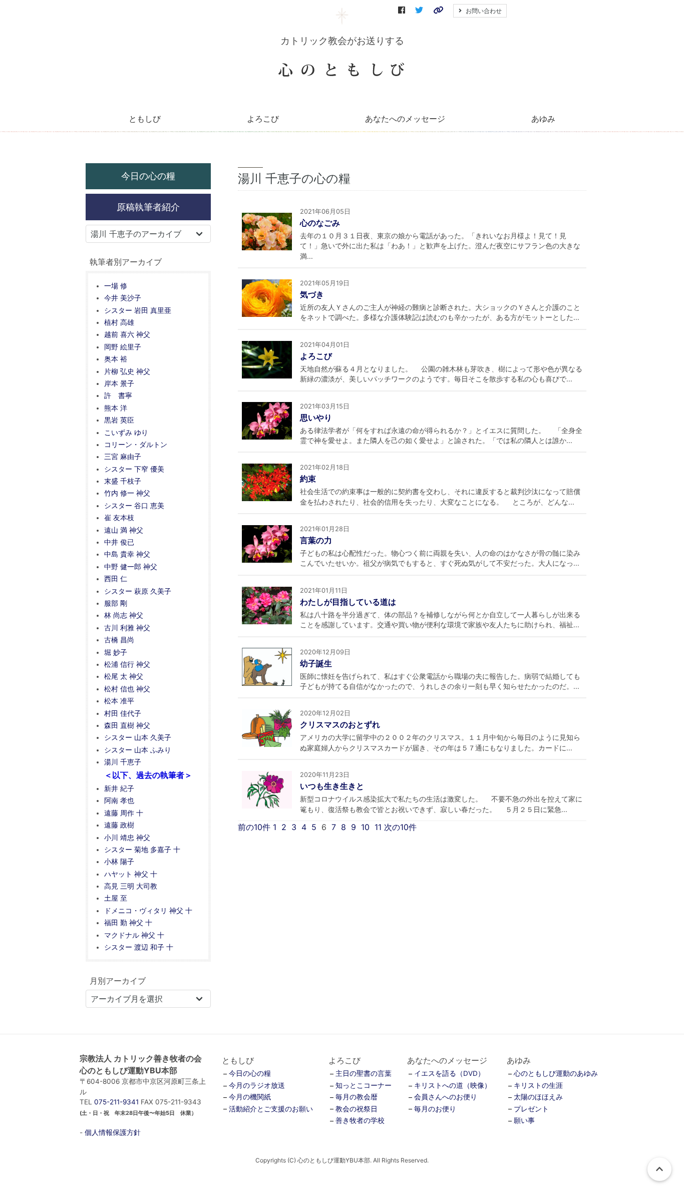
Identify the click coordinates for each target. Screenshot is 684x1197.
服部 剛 (115, 603)
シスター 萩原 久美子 (137, 591)
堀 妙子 (115, 652)
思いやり (316, 418)
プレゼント (531, 1109)
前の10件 (254, 827)
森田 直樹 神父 (127, 725)
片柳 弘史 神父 (127, 371)
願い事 (524, 1120)
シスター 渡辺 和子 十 (138, 947)
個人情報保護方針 (113, 1132)
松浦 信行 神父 (127, 664)
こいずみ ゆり (126, 433)
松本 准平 (119, 701)
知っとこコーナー (363, 1085)
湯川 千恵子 (122, 762)
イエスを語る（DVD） (449, 1073)
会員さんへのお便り (445, 1097)
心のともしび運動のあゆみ (556, 1073)
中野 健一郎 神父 (130, 567)
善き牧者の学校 (360, 1120)
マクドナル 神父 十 (134, 935)
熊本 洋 (115, 408)
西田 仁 (115, 579)
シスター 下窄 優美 (134, 469)
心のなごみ (320, 223)
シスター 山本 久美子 (137, 737)
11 (378, 827)
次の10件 (400, 827)
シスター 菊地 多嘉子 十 (142, 850)
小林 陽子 (119, 862)
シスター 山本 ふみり (137, 750)
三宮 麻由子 (122, 457)
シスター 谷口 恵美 (134, 506)
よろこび (316, 356)
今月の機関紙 (250, 1097)
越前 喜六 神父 (127, 334)
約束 (308, 479)
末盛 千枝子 (122, 481)
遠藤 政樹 (119, 825)
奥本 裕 (115, 359)
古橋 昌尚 (119, 640)
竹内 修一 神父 (127, 493)
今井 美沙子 (122, 298)
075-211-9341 (116, 1102)
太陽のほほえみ (538, 1097)
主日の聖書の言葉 (363, 1073)
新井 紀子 (119, 788)
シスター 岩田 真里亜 (137, 310)
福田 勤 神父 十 (128, 923)
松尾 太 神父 (123, 676)
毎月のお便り (435, 1109)
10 (365, 827)
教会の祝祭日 (356, 1109)
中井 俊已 (119, 542)
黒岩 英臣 (119, 420)
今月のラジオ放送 (257, 1085)
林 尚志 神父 (123, 615)
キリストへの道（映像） (452, 1085)
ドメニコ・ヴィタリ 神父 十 (148, 911)
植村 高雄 (119, 322)
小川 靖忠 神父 (127, 838)
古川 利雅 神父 (127, 628)
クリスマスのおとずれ (340, 724)
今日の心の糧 (148, 175)
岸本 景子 (119, 383)
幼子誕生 (316, 663)
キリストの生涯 (538, 1085)
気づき (312, 294)
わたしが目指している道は (348, 602)
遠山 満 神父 (123, 530)
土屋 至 (115, 898)
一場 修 (115, 286)
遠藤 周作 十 (123, 813)
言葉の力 (316, 540)
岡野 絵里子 (122, 347)
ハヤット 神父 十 (130, 874)
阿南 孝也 (119, 800)
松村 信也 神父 (127, 689)
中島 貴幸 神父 (127, 554)
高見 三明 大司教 (130, 886)
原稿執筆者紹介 (148, 206)
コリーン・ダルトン (135, 445)
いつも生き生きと (332, 786)
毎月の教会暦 (356, 1097)
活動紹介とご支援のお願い (271, 1109)
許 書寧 (118, 395)
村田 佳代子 (122, 713)
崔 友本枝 (119, 518)
